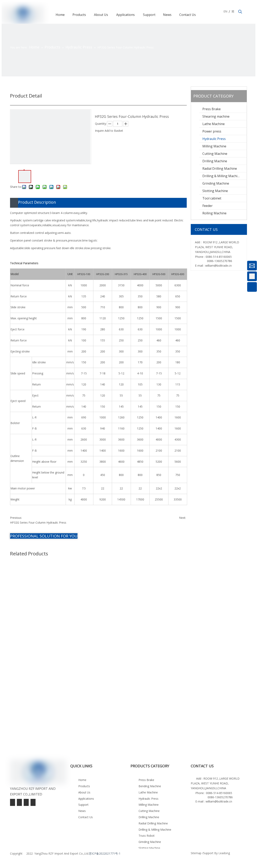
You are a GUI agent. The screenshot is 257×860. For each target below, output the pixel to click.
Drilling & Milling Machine (221, 176)
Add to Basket (114, 131)
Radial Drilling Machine (219, 168)
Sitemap (196, 853)
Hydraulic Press (214, 139)
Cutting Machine (214, 153)
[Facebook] (33, 802)
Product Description (37, 202)
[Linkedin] (27, 802)
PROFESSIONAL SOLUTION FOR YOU (44, 536)
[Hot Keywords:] (240, 12)
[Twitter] (20, 802)
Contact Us (85, 817)
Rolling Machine (214, 213)
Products (84, 786)
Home (82, 780)
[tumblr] (13, 802)
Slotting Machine (215, 191)
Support (83, 805)
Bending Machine (150, 786)
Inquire (99, 131)
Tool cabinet (211, 198)
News (82, 811)
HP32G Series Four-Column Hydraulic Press (38, 522)
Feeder (207, 205)
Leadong (224, 853)
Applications (86, 798)
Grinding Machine (215, 183)
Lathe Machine (213, 124)
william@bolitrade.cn (218, 265)
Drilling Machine (214, 161)
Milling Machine (214, 146)
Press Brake (211, 109)
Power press (211, 131)
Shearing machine (215, 116)
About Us (84, 792)
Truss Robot (147, 835)
